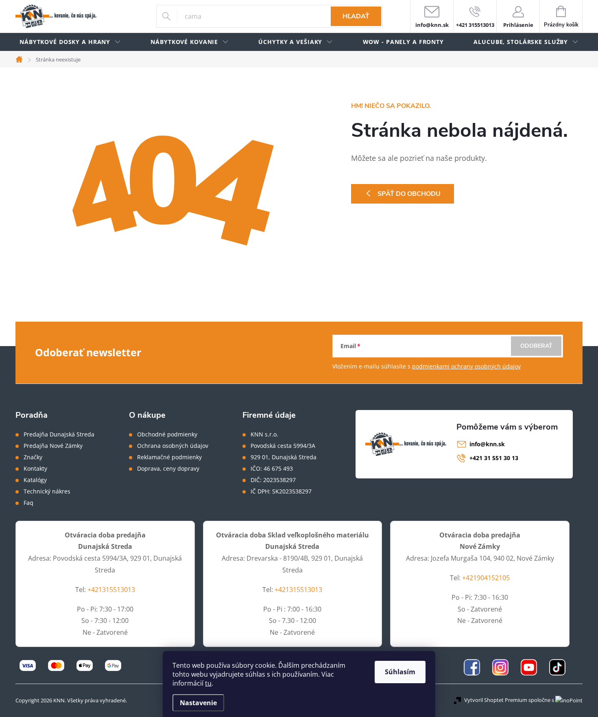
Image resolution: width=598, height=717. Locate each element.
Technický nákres (47, 491)
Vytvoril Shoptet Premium (495, 700)
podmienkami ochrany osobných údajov (466, 366)
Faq (28, 503)
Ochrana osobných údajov (172, 446)
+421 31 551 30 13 (493, 458)
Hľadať (356, 16)
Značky (33, 457)
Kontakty (35, 468)
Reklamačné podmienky (169, 457)
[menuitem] (70, 42)
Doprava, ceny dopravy (168, 468)
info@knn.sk (487, 444)
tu (208, 683)
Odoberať (536, 346)
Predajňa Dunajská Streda (59, 434)
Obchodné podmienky (167, 434)
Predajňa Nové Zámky (53, 446)
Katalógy (35, 480)
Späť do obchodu (409, 193)
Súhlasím (400, 671)
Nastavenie (198, 702)
